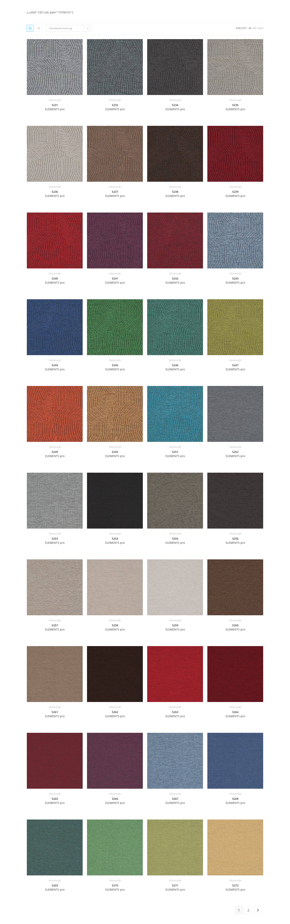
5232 (115, 107)
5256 (235, 541)
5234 (175, 107)
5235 (235, 107)
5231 (55, 107)
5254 (115, 541)
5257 (55, 627)
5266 (115, 801)
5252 (235, 454)
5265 (55, 801)
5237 (115, 194)
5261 (55, 714)
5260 (235, 627)
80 (254, 28)
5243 (235, 280)
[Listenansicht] (38, 28)
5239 (235, 194)
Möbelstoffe (55, 100)
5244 (55, 367)
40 (250, 28)
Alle (260, 28)
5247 (235, 367)
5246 (175, 367)
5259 (175, 627)
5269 (55, 887)
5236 (55, 194)
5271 (175, 887)
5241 (115, 280)
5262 (115, 714)
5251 (175, 454)
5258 (115, 627)
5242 (175, 280)
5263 (175, 714)
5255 (175, 541)
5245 (115, 367)
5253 (55, 541)
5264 (235, 714)
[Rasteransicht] (30, 28)
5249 (55, 454)
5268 (235, 801)
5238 (175, 194)
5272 (235, 887)
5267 (175, 801)
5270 (115, 887)
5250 (115, 454)
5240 (55, 280)
